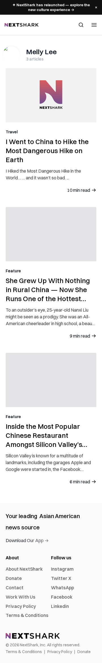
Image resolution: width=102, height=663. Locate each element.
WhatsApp (62, 587)
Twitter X (61, 578)
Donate (14, 578)
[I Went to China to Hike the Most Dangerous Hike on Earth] (51, 95)
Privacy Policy (21, 606)
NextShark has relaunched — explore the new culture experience (51, 7)
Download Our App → (27, 540)
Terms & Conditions (27, 615)
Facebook (62, 597)
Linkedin (60, 606)
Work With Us (20, 597)
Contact (15, 587)
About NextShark (24, 569)
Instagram (62, 569)
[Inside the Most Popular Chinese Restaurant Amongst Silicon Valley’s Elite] (51, 380)
